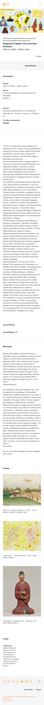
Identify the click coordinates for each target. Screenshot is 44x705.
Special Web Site (30, 66)
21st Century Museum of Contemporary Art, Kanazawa (6, 4)
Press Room (28, 689)
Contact (6, 123)
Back (39, 56)
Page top (38, 681)
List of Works (8, 332)
